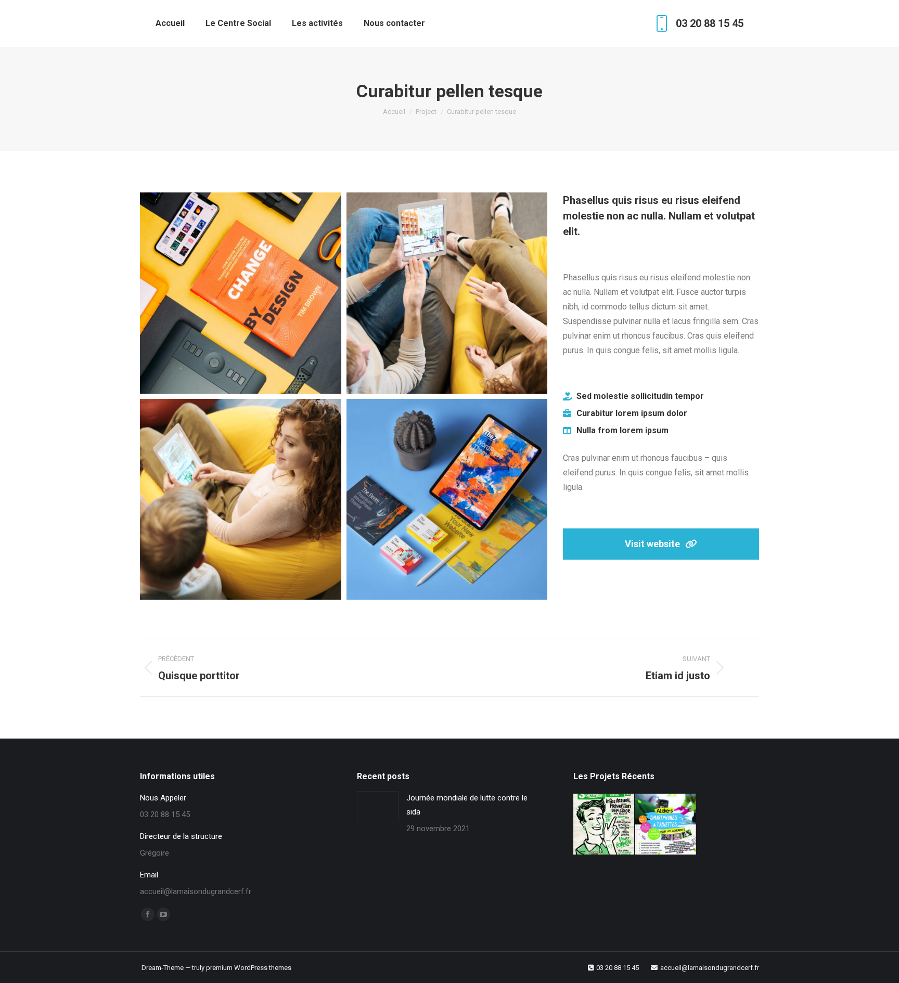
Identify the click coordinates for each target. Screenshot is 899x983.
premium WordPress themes (248, 968)
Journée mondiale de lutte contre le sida (467, 805)
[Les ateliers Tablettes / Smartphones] (666, 825)
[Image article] (378, 806)
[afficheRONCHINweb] (604, 825)
